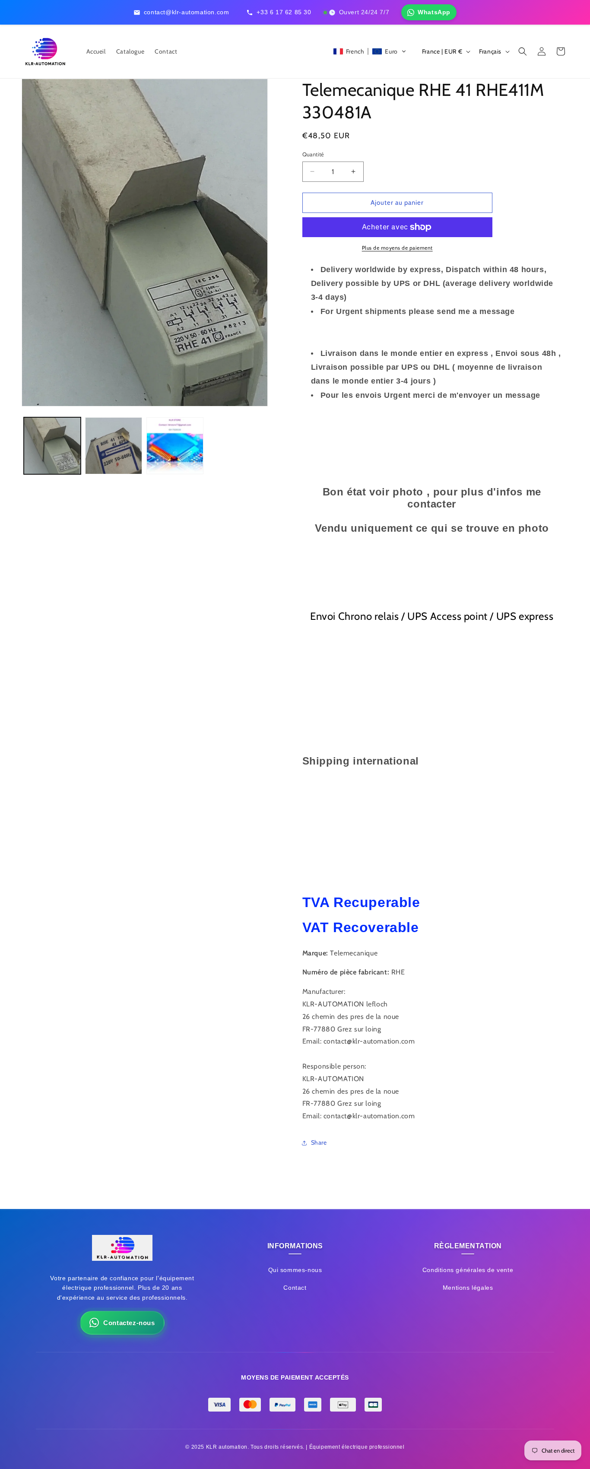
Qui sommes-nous (295, 1269)
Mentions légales (468, 1287)
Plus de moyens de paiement (397, 247)
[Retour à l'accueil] (122, 1250)
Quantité (313, 154)
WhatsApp (434, 12)
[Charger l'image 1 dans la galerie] (52, 445)
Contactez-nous (129, 1322)
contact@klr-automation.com (186, 12)
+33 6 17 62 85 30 (284, 12)
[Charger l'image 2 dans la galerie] (113, 445)
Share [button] (319, 1142)
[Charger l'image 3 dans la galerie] (174, 445)
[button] (370, 51)
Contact (294, 1287)
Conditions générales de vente (467, 1269)
